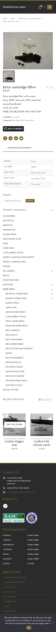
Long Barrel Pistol (13, 253)
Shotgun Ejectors (15, 372)
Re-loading (9, 271)
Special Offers (10, 390)
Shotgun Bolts (13, 362)
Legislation (10, 587)
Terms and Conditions (16, 577)
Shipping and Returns (15, 582)
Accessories (9, 216)
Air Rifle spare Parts (16, 298)
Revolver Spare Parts (17, 326)
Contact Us (10, 592)
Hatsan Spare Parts (15, 312)
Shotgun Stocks (14, 385)
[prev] (48, 88)
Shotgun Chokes (14, 367)
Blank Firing (9, 234)
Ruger (9, 353)
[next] (52, 88)
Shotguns (8, 285)
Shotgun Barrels (15, 358)
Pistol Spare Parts (15, 321)
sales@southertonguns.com (21, 492)
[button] (49, 7)
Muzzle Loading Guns (14, 262)
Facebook (5, 138)
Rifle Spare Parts (18, 120)
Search (30, 201)
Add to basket (15, 129)
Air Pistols (8, 221)
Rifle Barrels (13, 330)
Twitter (10, 138)
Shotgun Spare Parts (16, 381)
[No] (52, 623)
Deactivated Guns (12, 239)
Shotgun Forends (15, 376)
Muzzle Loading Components (18, 257)
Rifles (6, 276)
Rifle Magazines (14, 340)
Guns (5, 244)
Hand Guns (8, 248)
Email (21, 138)
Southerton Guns (14, 7)
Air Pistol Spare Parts (17, 294)
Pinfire (6, 266)
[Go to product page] (41, 424)
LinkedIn (16, 138)
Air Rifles (8, 225)
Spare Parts (29, 120)
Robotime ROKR (11, 280)
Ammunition (9, 230)
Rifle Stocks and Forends (19, 349)
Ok (28, 628)
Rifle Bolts (11, 335)
